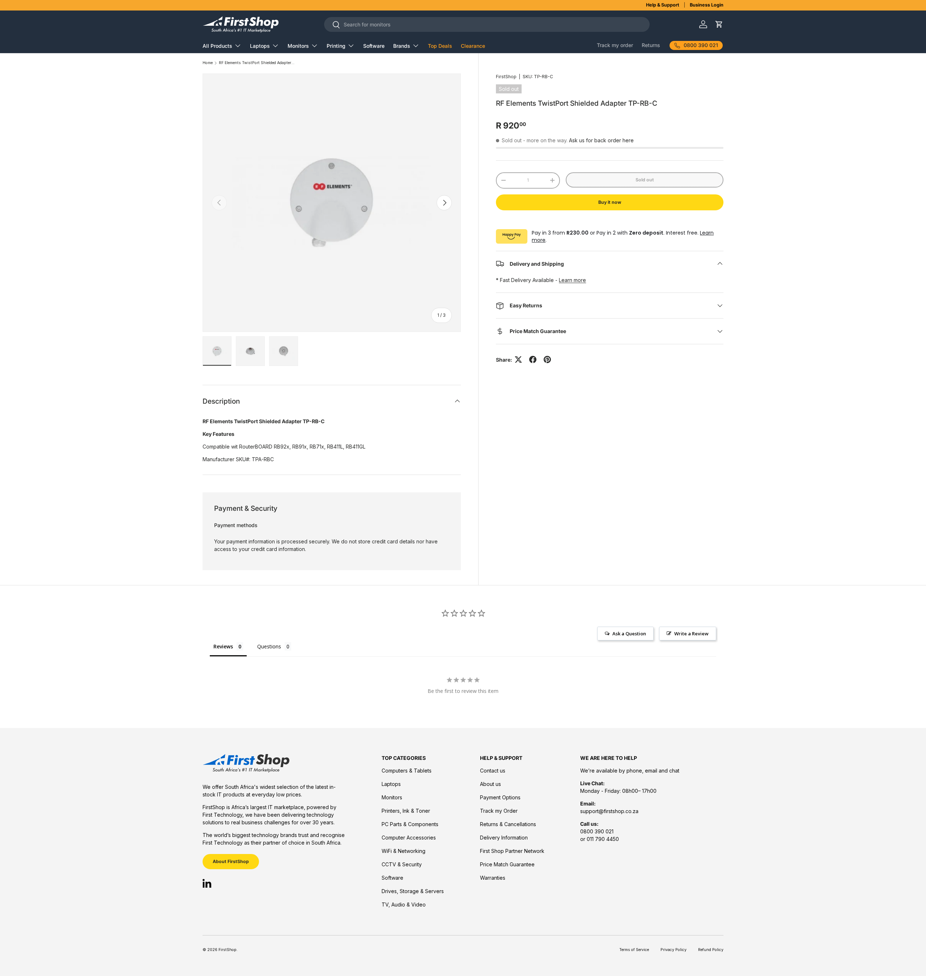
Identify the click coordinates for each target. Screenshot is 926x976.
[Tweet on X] (518, 359)
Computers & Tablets (407, 770)
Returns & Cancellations (508, 824)
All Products (217, 46)
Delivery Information (504, 837)
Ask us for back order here (601, 140)
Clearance (473, 46)
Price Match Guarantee (507, 864)
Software (374, 46)
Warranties (492, 878)
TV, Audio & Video (404, 904)
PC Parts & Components (410, 824)
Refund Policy (710, 949)
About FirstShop (231, 861)
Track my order (615, 45)
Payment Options (500, 797)
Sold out (645, 179)
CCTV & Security (402, 864)
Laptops (260, 46)
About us (490, 784)
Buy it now (609, 202)
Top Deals (440, 46)
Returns (651, 45)
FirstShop (506, 76)
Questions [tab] (269, 646)
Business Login (706, 5)
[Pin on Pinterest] (547, 359)
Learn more (572, 280)
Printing (336, 46)
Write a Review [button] (691, 633)
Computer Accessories (409, 837)
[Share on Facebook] (533, 359)
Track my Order (499, 811)
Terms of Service (634, 949)
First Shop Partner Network (512, 851)
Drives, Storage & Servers (413, 891)
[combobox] (487, 24)
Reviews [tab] (223, 646)
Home (208, 63)
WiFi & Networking (403, 851)
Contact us (492, 770)
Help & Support (662, 5)
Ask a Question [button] (629, 633)
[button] (719, 24)
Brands (401, 46)
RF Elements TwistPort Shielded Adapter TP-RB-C (257, 63)
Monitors (298, 46)
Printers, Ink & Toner (406, 811)
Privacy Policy (673, 949)
